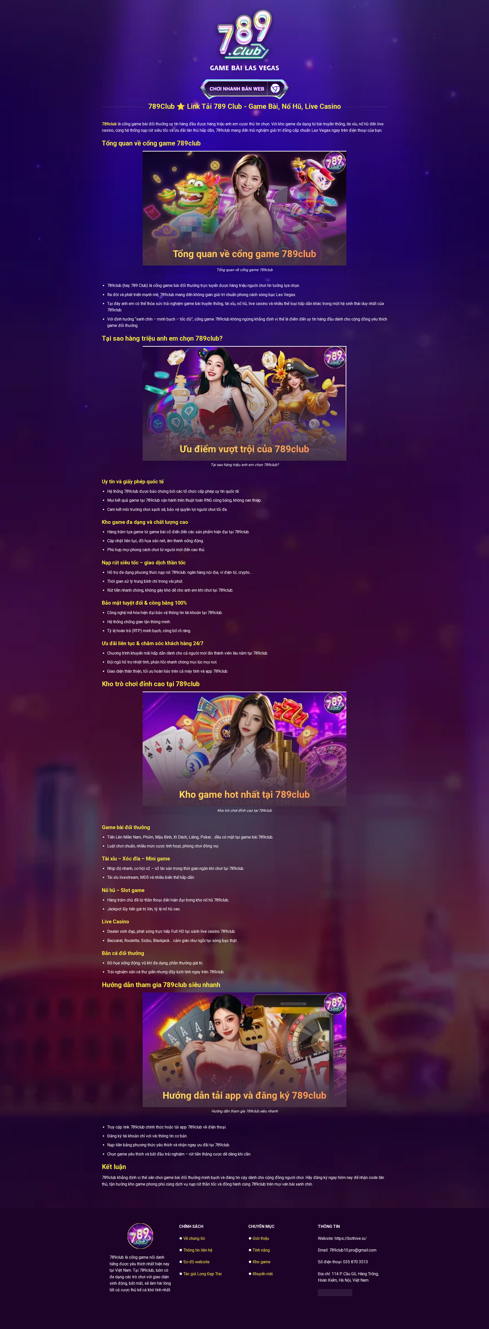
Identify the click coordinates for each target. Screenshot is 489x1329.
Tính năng (261, 1250)
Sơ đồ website (196, 1261)
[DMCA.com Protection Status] (335, 1292)
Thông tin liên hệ (197, 1250)
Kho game (261, 1261)
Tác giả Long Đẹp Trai (202, 1273)
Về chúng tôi (194, 1238)
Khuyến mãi (263, 1273)
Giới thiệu (261, 1238)
